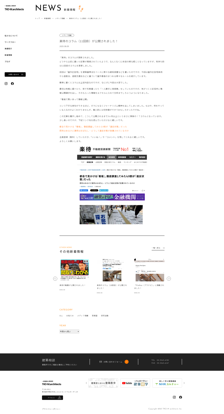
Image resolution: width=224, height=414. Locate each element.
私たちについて (11, 35)
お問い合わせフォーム (112, 362)
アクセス (51, 398)
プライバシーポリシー (51, 409)
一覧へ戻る (156, 248)
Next (169, 279)
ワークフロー (10, 42)
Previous (55, 279)
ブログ (7, 61)
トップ (37, 18)
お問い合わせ (13, 74)
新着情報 (8, 55)
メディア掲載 (60, 18)
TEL (160, 360)
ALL (61, 315)
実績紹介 (8, 48)
